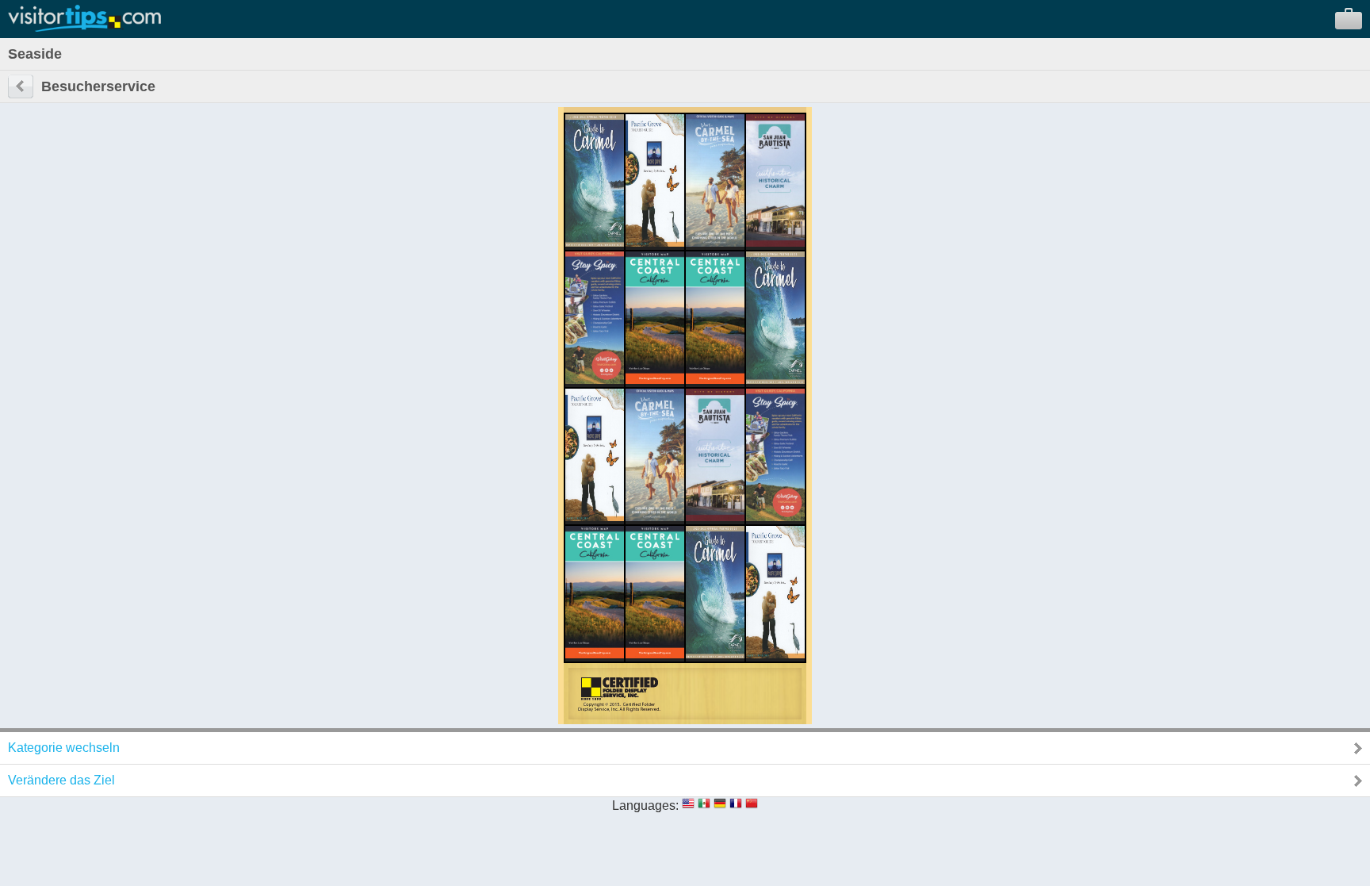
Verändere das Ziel (61, 780)
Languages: (645, 805)
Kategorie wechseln (64, 747)
